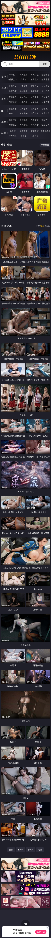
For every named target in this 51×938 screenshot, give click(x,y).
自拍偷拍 (23, 86)
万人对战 (35, 74)
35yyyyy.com (25, 57)
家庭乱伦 (23, 120)
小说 (3, 121)
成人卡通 (35, 97)
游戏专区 (45, 74)
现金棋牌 (35, 79)
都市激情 (13, 120)
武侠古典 (45, 120)
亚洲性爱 (13, 97)
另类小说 (23, 124)
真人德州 (23, 74)
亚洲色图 (23, 108)
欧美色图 (35, 108)
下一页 (30, 849)
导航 (3, 133)
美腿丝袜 (13, 113)
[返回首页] (47, 932)
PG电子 (12, 74)
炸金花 (23, 79)
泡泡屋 (23, 136)
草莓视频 (35, 131)
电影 (3, 99)
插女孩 (13, 131)
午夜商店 (23, 131)
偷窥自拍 (13, 108)
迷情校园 (13, 124)
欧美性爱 (45, 97)
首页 (11, 849)
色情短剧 (35, 136)
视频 (3, 88)
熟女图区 (35, 113)
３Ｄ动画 (45, 86)
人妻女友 (35, 120)
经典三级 (23, 102)
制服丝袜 (13, 102)
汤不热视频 (45, 131)
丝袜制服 (23, 90)
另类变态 (45, 102)
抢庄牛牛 (45, 79)
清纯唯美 (23, 113)
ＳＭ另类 (45, 90)
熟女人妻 (13, 90)
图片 (3, 110)
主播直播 (35, 90)
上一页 (21, 849)
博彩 (3, 76)
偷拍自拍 (23, 97)
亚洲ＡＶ (13, 86)
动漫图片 (45, 108)
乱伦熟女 (35, 102)
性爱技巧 (45, 124)
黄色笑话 (35, 124)
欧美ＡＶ (35, 86)
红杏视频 (13, 136)
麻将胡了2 (12, 79)
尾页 (40, 849)
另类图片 (45, 113)
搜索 (45, 64)
